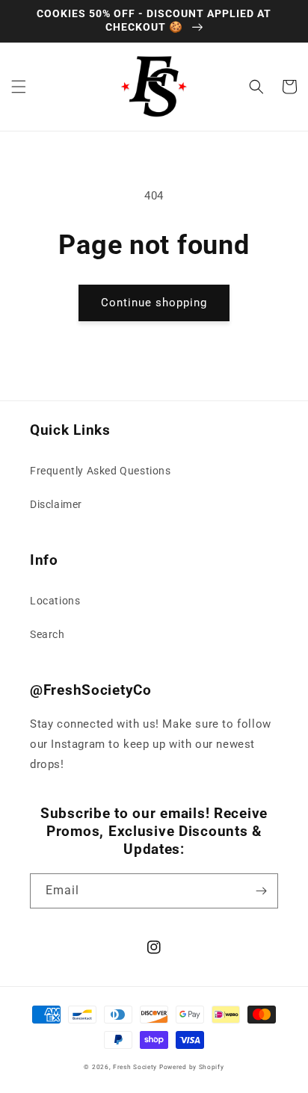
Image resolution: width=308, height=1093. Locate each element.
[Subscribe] (260, 890)
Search (47, 634)
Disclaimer (56, 504)
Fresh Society (135, 1067)
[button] (18, 86)
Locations (55, 601)
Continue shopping (154, 302)
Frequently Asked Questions (100, 471)
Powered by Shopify (191, 1067)
